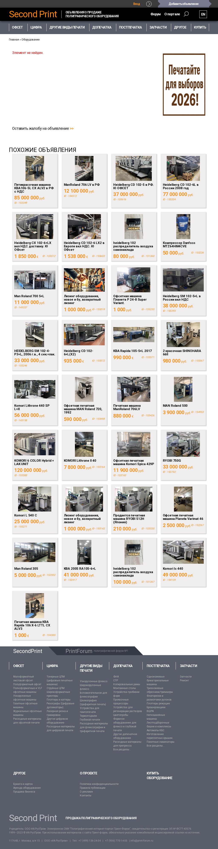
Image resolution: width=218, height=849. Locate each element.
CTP (115, 680)
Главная (14, 39)
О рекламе (86, 791)
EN (203, 14)
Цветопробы (120, 715)
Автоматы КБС (155, 730)
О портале (172, 14)
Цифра (52, 666)
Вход (136, 4)
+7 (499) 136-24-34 (90, 840)
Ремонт (184, 680)
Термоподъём (88, 715)
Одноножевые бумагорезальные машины (158, 680)
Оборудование (31, 39)
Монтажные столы (124, 688)
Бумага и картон (23, 784)
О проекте (88, 773)
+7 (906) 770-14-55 (116, 840)
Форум (156, 14)
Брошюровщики (156, 707)
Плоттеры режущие (158, 703)
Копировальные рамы (126, 684)
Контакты (85, 795)
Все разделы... (122, 749)
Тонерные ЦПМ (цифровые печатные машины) (60, 680)
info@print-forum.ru (142, 840)
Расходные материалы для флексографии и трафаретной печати (94, 727)
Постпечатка (158, 666)
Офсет (18, 666)
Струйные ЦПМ (56, 688)
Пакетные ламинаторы (160, 741)
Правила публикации (92, 787)
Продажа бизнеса (24, 791)
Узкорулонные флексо (93, 681)
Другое (19, 773)
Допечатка (122, 666)
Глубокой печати (90, 719)
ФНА (116, 676)
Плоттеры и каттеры (58, 699)
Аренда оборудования (27, 787)
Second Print (33, 14)
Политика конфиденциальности (99, 784)
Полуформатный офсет (27, 684)
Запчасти (188, 666)
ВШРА (150, 711)
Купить (200, 27)
